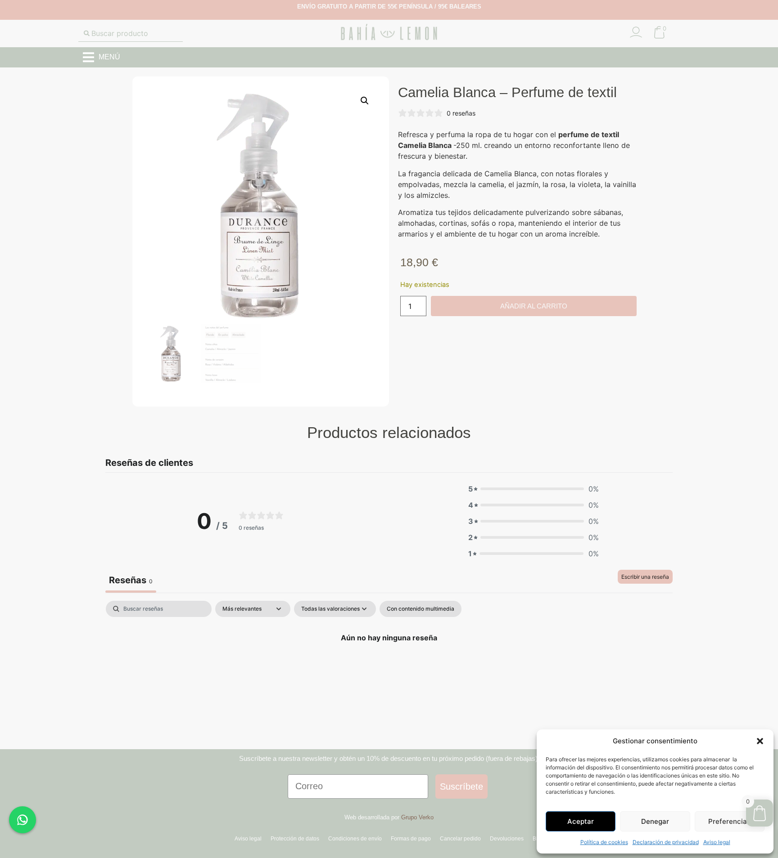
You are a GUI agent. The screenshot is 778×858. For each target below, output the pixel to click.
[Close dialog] (465, 345)
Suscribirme (389, 499)
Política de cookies (604, 842)
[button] (759, 741)
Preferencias (729, 821)
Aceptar (580, 821)
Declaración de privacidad (666, 842)
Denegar (655, 821)
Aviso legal (716, 842)
